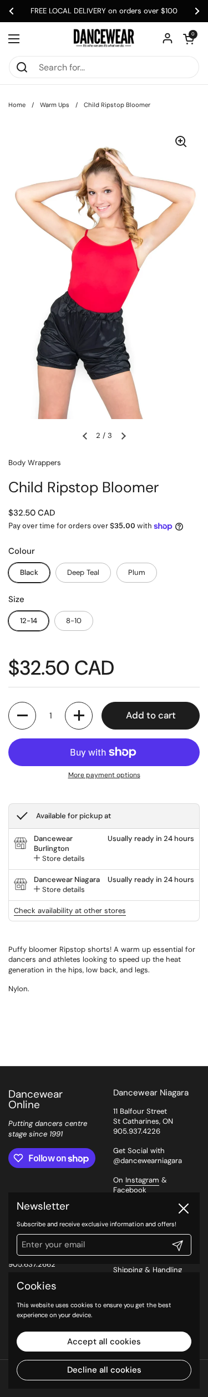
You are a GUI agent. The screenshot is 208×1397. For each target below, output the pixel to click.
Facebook (129, 1190)
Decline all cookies (104, 1369)
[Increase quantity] (79, 716)
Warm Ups (54, 105)
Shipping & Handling (147, 1269)
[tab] (59, 859)
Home (17, 105)
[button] (188, 39)
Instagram (142, 1180)
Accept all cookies (104, 1341)
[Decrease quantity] (22, 716)
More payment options (104, 775)
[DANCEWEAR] (104, 39)
